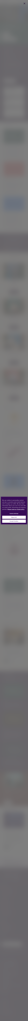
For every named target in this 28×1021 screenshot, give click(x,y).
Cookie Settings (14, 513)
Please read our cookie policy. (15, 509)
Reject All (14, 517)
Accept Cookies (14, 521)
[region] (14, 510)
